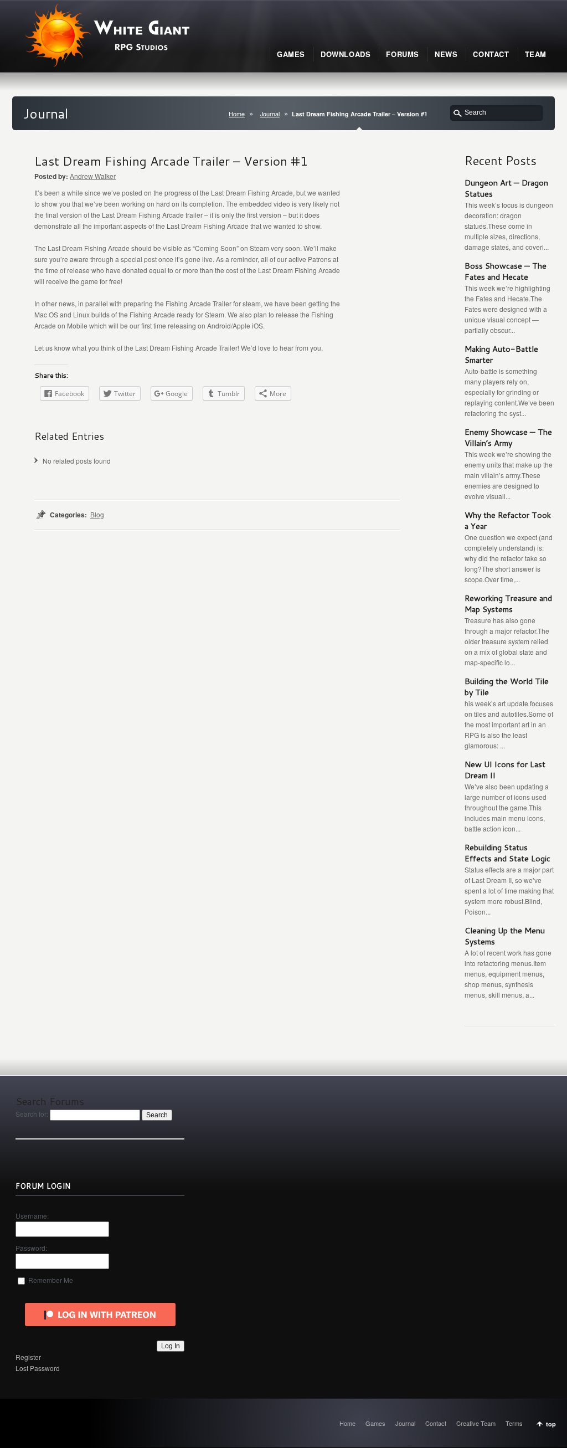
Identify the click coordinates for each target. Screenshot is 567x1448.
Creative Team (476, 1423)
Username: (32, 1215)
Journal (270, 114)
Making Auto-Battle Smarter (501, 354)
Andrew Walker (93, 176)
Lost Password (38, 1368)
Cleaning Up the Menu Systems (505, 936)
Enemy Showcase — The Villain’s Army (508, 437)
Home (237, 114)
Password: (31, 1247)
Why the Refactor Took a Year (508, 520)
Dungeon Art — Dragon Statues (506, 188)
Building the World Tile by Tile (507, 686)
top (551, 1424)
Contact (435, 1423)
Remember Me (50, 1280)
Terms (514, 1423)
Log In (170, 1346)
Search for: (32, 1113)
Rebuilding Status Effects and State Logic (507, 852)
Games (375, 1423)
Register (28, 1357)
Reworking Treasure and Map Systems (508, 603)
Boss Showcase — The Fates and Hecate (506, 271)
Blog (97, 514)
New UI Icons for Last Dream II (505, 769)
